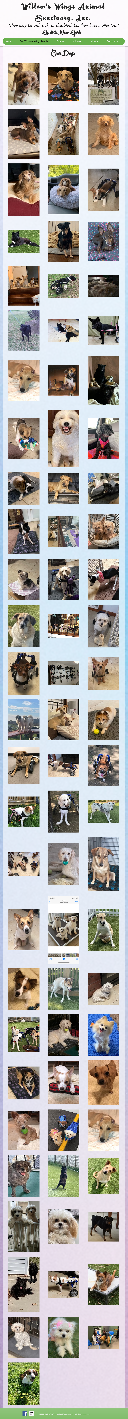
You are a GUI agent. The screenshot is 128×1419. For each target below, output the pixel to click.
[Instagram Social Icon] (31, 1413)
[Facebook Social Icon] (24, 1413)
